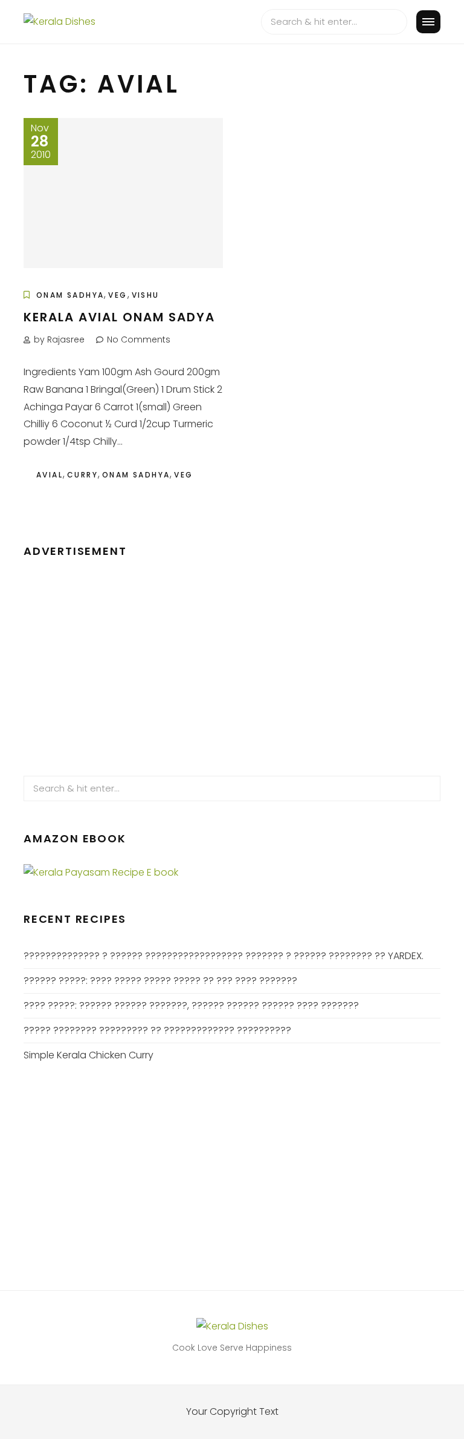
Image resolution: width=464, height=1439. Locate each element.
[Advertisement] (232, 661)
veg (183, 475)
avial (49, 475)
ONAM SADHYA (70, 295)
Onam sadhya (136, 475)
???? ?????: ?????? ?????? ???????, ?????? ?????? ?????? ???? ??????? (191, 1005)
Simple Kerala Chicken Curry (88, 1055)
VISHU (146, 295)
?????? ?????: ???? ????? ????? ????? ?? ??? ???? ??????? (160, 981)
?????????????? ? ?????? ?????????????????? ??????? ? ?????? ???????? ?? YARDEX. (224, 956)
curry (82, 475)
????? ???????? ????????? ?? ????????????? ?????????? (157, 1030)
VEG (117, 295)
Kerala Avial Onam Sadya (119, 317)
